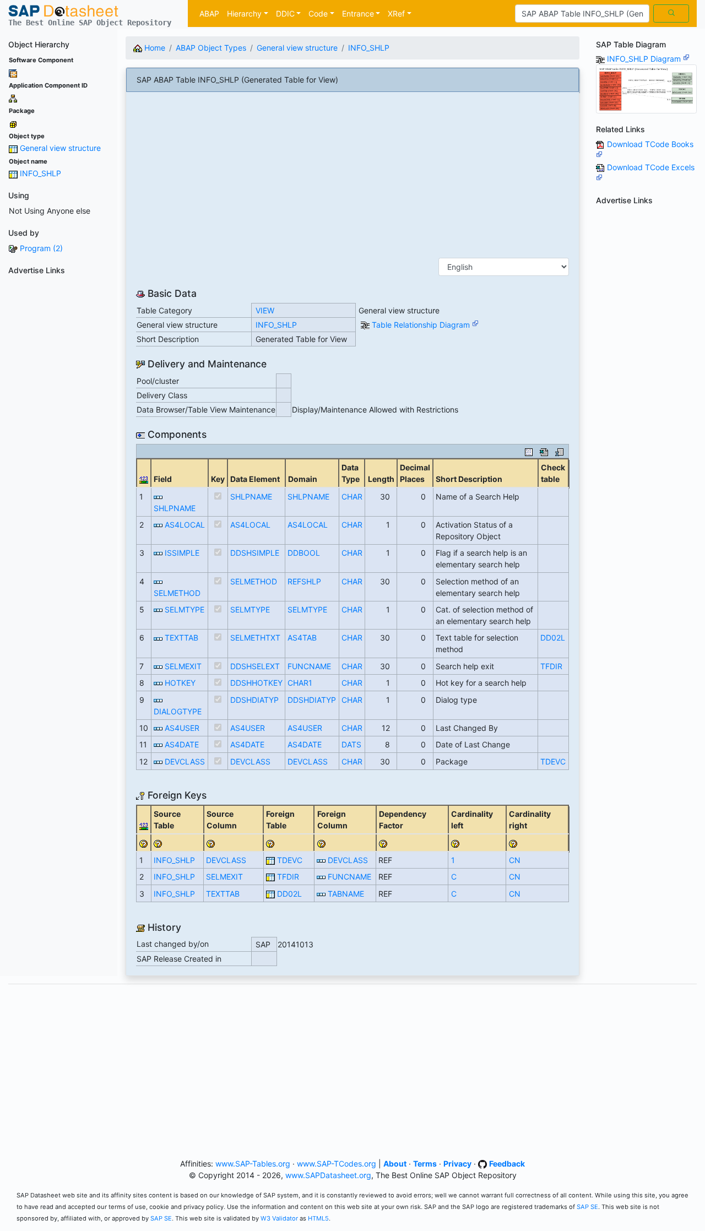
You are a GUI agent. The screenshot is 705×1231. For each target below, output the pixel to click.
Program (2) (41, 248)
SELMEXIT (183, 666)
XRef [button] (396, 13)
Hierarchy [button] (244, 13)
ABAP (209, 13)
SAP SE (587, 1207)
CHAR (351, 496)
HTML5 (318, 1218)
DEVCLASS (185, 761)
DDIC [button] (285, 13)
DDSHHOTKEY (256, 682)
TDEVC (553, 761)
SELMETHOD (177, 593)
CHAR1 (300, 682)
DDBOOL (304, 552)
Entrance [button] (358, 13)
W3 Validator (279, 1218)
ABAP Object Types (211, 47)
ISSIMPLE (182, 552)
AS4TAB (302, 637)
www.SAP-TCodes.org (336, 1163)
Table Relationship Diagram (422, 324)
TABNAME (346, 893)
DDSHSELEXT (255, 666)
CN (514, 860)
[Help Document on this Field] (143, 842)
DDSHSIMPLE (254, 552)
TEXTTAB (181, 637)
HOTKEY (180, 682)
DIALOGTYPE (178, 711)
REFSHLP (304, 581)
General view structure (60, 148)
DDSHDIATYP (254, 699)
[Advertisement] (58, 444)
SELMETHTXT (255, 637)
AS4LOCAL (185, 524)
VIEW (265, 310)
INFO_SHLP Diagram (645, 58)
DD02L (552, 637)
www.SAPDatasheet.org (328, 1175)
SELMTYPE (184, 609)
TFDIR (551, 666)
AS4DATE (182, 744)
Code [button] (318, 13)
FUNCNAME (309, 666)
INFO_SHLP (40, 173)
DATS (351, 744)
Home (153, 47)
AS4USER (182, 728)
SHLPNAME (175, 508)
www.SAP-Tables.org (252, 1163)
